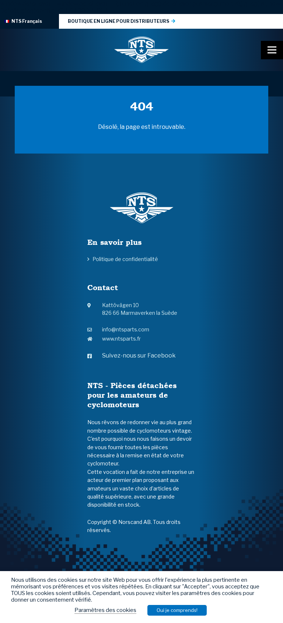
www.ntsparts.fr (121, 338)
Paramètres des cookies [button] (105, 610)
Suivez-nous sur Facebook (139, 355)
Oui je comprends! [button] (177, 610)
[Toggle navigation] (272, 50)
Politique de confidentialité (125, 259)
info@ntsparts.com (125, 329)
